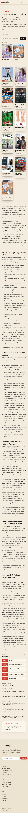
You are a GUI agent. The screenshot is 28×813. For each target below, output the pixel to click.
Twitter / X (4, 796)
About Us (4, 766)
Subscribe (24, 758)
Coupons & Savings (6, 782)
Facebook (4, 794)
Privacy (7, 810)
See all (24, 654)
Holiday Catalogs (6, 786)
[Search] (22, 2)
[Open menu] (25, 2)
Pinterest (4, 800)
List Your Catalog (6, 768)
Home (3, 8)
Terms (3, 810)
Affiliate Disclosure (6, 774)
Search (23, 38)
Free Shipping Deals (6, 784)
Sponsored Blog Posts (7, 770)
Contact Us (4, 772)
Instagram (4, 798)
